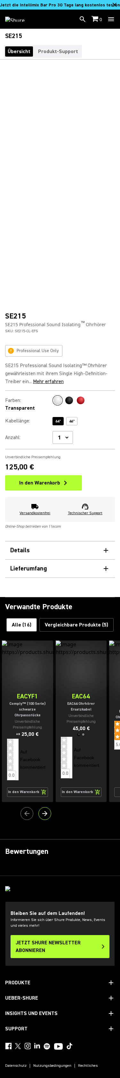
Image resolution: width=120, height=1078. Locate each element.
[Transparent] (57, 400)
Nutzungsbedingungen (52, 1066)
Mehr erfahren (48, 381)
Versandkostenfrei (35, 513)
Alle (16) (21, 625)
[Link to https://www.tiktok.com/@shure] (69, 1046)
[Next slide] (44, 813)
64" (58, 421)
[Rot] (80, 400)
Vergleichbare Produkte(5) (76, 625)
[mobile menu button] (111, 19)
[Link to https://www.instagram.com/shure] (27, 1046)
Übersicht (19, 51)
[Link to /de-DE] (19, 19)
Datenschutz (16, 1066)
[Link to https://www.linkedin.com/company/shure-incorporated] (37, 1046)
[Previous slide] (26, 813)
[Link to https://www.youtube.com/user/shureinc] (58, 1047)
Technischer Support (85, 513)
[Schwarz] (69, 400)
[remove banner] (114, 4)
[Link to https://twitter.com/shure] (18, 1046)
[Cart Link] (96, 19)
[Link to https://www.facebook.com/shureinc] (8, 1046)
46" (72, 421)
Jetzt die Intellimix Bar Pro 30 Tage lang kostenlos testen (60, 5)
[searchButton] (82, 19)
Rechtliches (88, 1066)
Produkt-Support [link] (58, 51)
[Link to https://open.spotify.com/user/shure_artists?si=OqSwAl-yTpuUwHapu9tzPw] (47, 1046)
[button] (78, 734)
